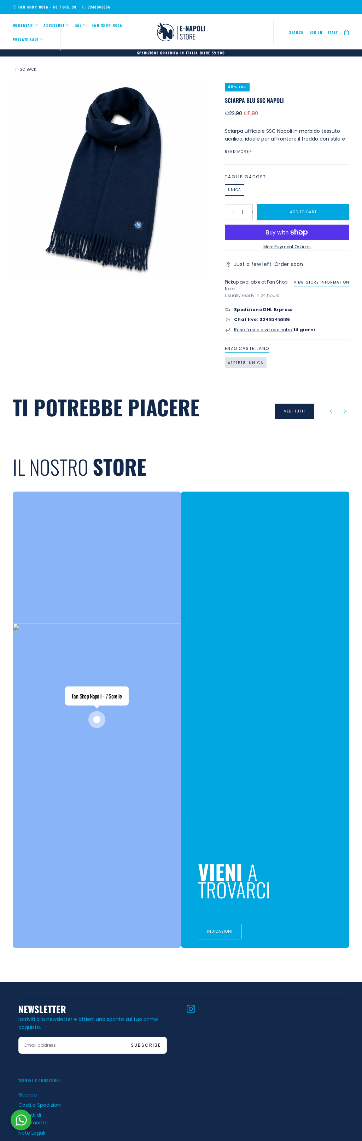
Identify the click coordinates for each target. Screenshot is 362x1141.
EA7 (78, 25)
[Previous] (331, 411)
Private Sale (26, 39)
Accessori (54, 25)
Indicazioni (220, 931)
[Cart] (346, 33)
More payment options (287, 247)
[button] (296, 32)
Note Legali (31, 1132)
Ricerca (27, 1094)
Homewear (23, 25)
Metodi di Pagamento (33, 1118)
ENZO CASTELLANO (247, 348)
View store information (321, 282)
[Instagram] (191, 1009)
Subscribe (146, 1045)
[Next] (345, 411)
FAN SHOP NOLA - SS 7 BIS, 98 (47, 7)
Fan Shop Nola (107, 25)
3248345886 (99, 7)
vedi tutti (294, 411)
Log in (316, 32)
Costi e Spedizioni (40, 1105)
